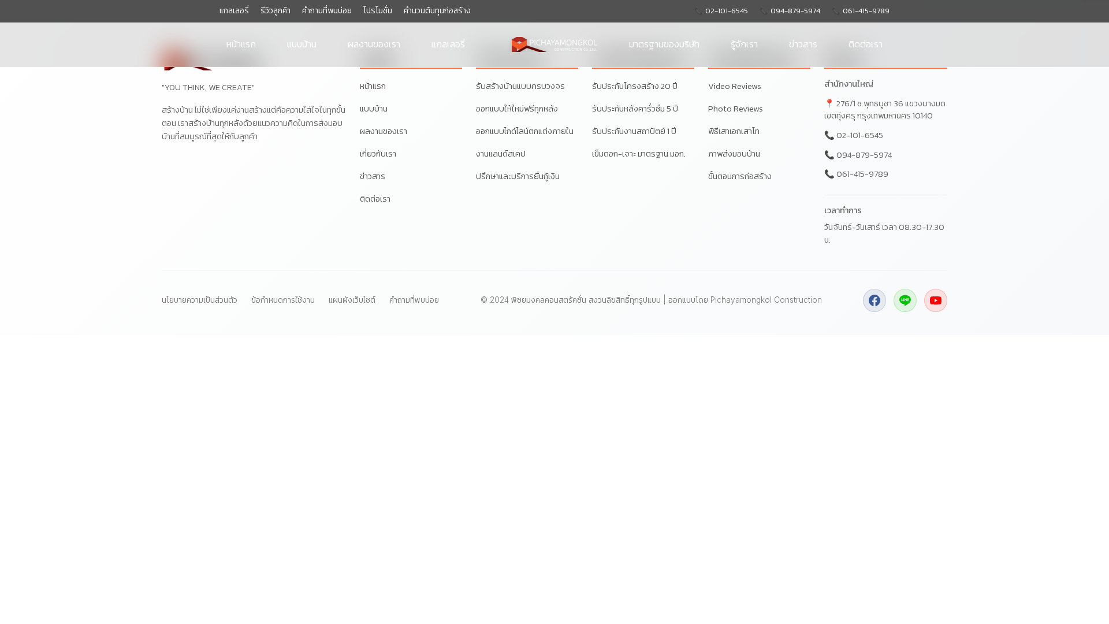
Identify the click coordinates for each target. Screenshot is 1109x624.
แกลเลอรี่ (234, 11)
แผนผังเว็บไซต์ (352, 299)
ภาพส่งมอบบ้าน (734, 153)
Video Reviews (734, 86)
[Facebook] (874, 300)
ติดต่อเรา (866, 44)
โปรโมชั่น (377, 11)
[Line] (905, 300)
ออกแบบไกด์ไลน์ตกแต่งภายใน (525, 131)
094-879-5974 (864, 154)
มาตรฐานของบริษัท (664, 44)
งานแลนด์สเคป (501, 153)
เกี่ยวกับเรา (378, 153)
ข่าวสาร (803, 44)
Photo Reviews (735, 108)
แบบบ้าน (302, 44)
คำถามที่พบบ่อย (327, 11)
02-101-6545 (859, 135)
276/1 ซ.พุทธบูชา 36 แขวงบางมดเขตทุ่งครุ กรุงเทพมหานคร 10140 (885, 109)
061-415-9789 (862, 174)
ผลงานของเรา (374, 44)
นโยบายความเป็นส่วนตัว (199, 299)
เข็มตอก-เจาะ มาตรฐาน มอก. (639, 153)
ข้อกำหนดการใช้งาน (283, 299)
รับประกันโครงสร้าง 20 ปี (635, 86)
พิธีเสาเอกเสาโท (734, 131)
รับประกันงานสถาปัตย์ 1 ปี (634, 131)
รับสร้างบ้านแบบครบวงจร (520, 86)
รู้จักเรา (744, 44)
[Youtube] (935, 300)
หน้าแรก (241, 44)
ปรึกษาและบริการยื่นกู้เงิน (518, 176)
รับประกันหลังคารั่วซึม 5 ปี (635, 108)
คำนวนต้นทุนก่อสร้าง (437, 11)
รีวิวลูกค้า (275, 11)
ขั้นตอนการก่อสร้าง (740, 176)
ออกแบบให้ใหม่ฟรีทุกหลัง (517, 108)
